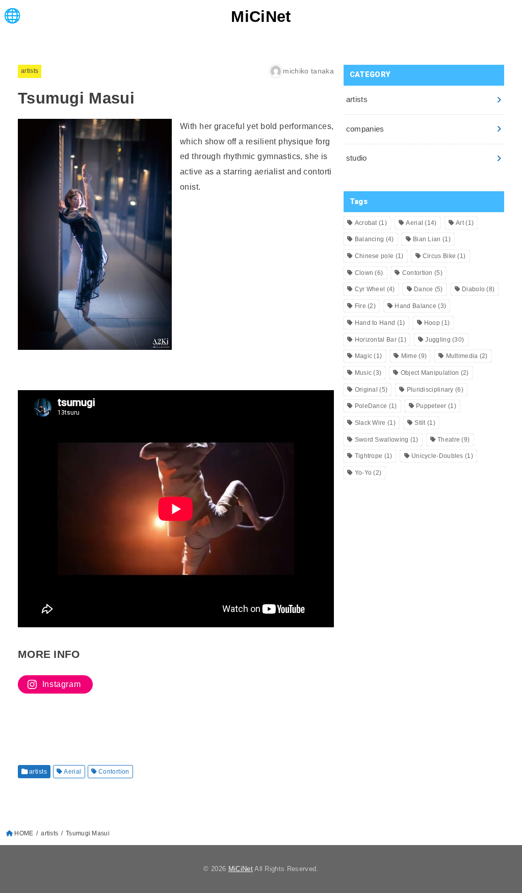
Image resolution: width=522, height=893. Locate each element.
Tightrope (374, 456)
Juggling (444, 339)
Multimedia (467, 356)
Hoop (437, 322)
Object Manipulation (435, 372)
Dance (428, 289)
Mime (414, 356)
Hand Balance (420, 306)
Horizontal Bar (380, 339)
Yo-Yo (368, 472)
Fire (365, 306)
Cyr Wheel (375, 289)
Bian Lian (432, 239)
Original (371, 389)
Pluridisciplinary (435, 389)
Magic (368, 356)
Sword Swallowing (387, 439)
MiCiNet (261, 16)
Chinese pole (379, 256)
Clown (369, 272)
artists (29, 70)
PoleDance (376, 406)
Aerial (72, 771)
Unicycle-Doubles (442, 456)
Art (465, 222)
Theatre (453, 439)
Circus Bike (444, 256)
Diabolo (478, 289)
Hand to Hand (380, 322)
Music (368, 372)
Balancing (374, 239)
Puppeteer (436, 406)
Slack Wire (375, 422)
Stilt (424, 422)
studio (356, 158)
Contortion (113, 771)
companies (365, 129)
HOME (23, 833)
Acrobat (371, 222)
